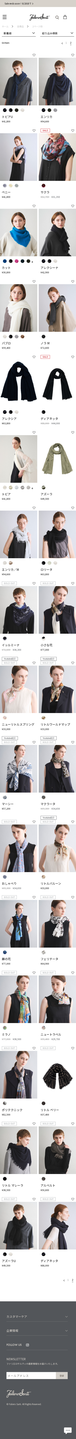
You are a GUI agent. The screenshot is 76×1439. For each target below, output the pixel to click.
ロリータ (46, 569)
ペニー (6, 192)
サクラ (45, 192)
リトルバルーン (51, 883)
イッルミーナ (11, 645)
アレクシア (9, 418)
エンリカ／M (10, 569)
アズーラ (46, 494)
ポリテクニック (12, 1110)
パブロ (6, 343)
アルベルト (48, 1185)
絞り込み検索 (50, 33)
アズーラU (9, 1261)
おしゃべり (9, 883)
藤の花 (6, 959)
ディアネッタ (49, 418)
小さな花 (46, 645)
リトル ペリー (50, 1110)
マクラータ (48, 804)
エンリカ (46, 116)
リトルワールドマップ (55, 724)
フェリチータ (49, 959)
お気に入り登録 (34, 55)
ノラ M (45, 343)
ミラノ (6, 1034)
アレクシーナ (49, 267)
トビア (6, 494)
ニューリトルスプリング (18, 724)
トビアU (7, 116)
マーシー (8, 804)
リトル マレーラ (12, 1185)
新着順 (7, 33)
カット (6, 267)
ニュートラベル (51, 1034)
